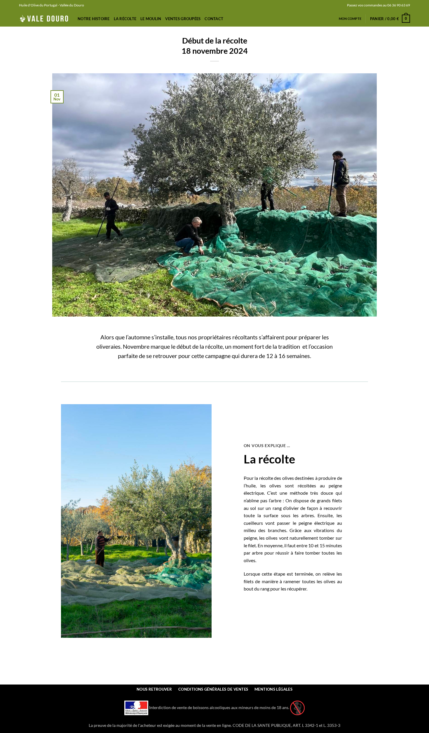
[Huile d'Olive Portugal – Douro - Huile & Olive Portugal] (44, 18)
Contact (214, 18)
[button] (390, 19)
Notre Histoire (94, 18)
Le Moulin (150, 18)
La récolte (125, 18)
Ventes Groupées (182, 18)
